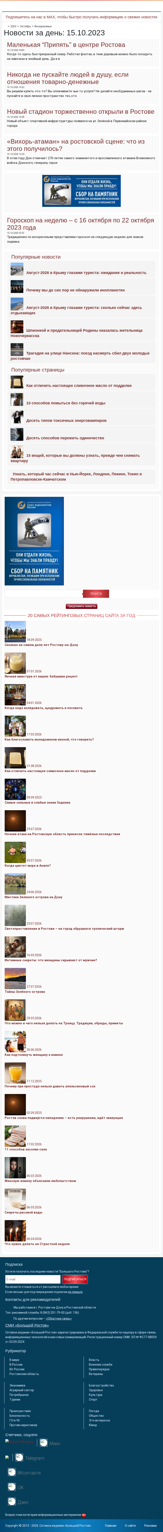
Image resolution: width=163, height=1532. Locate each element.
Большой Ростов (78, 1525)
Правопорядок (99, 1369)
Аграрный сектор (22, 1390)
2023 (13, 26)
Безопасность (20, 1415)
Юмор (93, 1425)
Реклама (150, 1525)
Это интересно (99, 1420)
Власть (94, 1360)
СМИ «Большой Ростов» (27, 1325)
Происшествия (20, 1411)
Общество (96, 1415)
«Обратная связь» (59, 1318)
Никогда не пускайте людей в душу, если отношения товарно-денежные (68, 78)
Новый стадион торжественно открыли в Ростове (81, 111)
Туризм (15, 1399)
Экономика (17, 1385)
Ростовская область (24, 1374)
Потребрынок (19, 1395)
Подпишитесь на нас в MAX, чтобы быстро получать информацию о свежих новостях (81, 17)
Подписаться (75, 1279)
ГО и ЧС (15, 1420)
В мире (14, 1360)
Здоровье (96, 1390)
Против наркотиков (23, 1425)
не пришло (75, 1292)
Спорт (93, 1399)
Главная (110, 1525)
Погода (94, 1411)
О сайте (130, 1525)
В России (16, 1364)
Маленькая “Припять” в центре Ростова (66, 44)
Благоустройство (101, 1385)
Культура (95, 1395)
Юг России (17, 1369)
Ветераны (96, 1374)
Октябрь (25, 26)
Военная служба (100, 1364)
